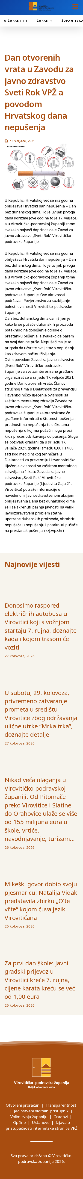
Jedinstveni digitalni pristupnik (41, 1111)
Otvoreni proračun (22, 1105)
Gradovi (60, 1116)
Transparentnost (60, 1105)
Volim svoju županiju (28, 1116)
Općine (19, 1122)
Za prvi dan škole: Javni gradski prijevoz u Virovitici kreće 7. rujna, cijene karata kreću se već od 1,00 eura (40, 980)
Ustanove (41, 1122)
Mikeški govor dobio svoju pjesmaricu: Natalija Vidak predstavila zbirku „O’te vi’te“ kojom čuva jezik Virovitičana (41, 901)
